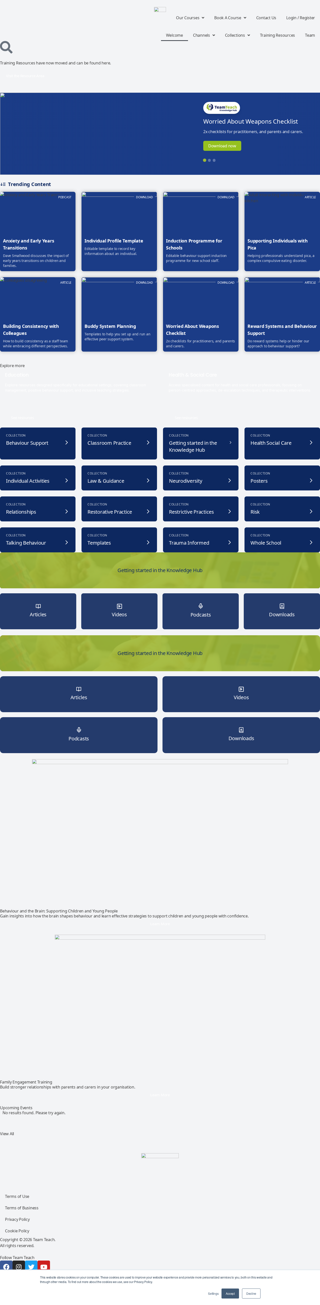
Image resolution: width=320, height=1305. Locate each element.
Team (310, 35)
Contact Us (266, 17)
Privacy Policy (17, 1219)
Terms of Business (21, 1208)
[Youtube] (44, 1267)
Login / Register (300, 17)
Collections (235, 35)
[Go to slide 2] (209, 160)
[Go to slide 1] (204, 160)
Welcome (174, 35)
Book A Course (227, 17)
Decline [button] (251, 1293)
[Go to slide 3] (214, 160)
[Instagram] (18, 1267)
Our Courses (187, 17)
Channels (201, 35)
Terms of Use (17, 1196)
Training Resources (277, 35)
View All (7, 1133)
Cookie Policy (17, 1231)
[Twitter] (31, 1267)
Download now (222, 146)
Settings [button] (213, 1293)
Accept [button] (230, 1293)
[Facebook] (6, 1267)
